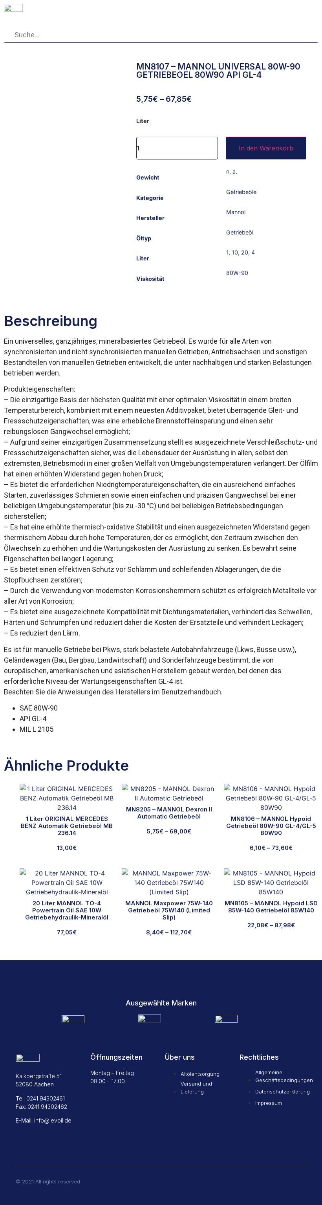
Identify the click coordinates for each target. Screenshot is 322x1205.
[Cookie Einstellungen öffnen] (17, 1195)
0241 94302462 (47, 1106)
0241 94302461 (45, 1098)
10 (235, 252)
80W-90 (237, 272)
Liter (142, 121)
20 (244, 252)
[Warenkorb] (240, 9)
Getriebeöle (241, 192)
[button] (289, 10)
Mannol (235, 212)
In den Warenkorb (266, 148)
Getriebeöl (239, 232)
